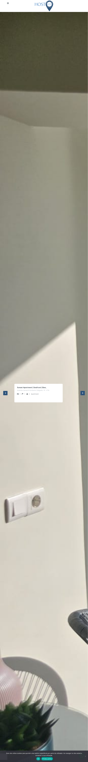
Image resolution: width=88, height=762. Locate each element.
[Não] (85, 756)
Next (82, 393)
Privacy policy (47, 759)
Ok (38, 759)
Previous (5, 393)
